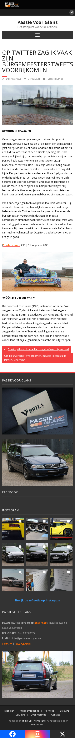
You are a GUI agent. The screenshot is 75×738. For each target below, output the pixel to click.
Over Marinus (38, 714)
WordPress (37, 724)
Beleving (64, 710)
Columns (20, 714)
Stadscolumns (55, 78)
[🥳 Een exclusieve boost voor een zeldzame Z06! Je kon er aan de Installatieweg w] (13, 529)
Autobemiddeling (29, 710)
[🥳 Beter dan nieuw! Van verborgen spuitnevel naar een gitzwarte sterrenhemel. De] (13, 554)
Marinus (16, 78)
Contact (55, 714)
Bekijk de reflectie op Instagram (37, 600)
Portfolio (49, 710)
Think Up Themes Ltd (34, 720)
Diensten (9, 710)
